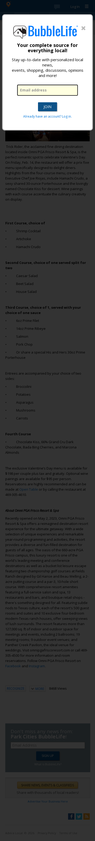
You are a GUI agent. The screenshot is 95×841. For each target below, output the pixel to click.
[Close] (83, 28)
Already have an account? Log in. (47, 116)
